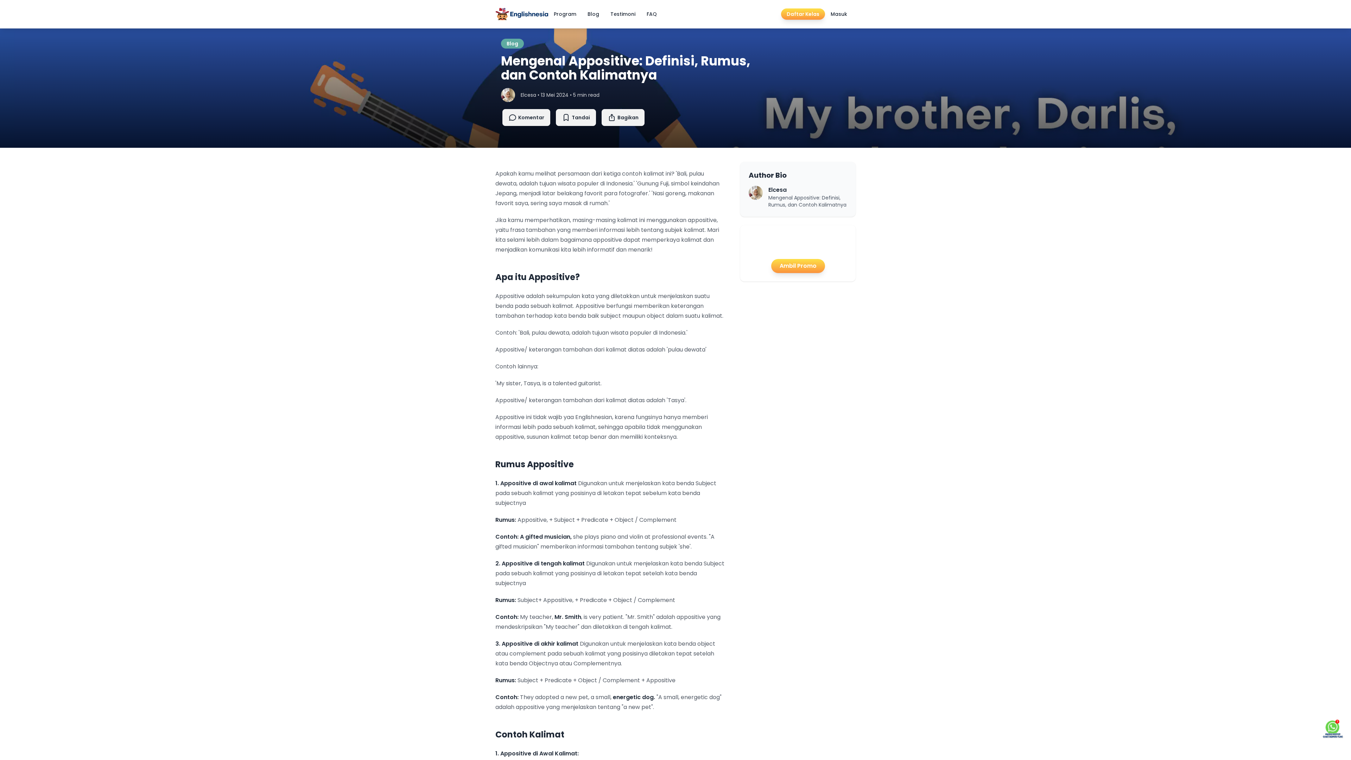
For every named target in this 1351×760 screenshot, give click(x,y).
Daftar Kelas (803, 14)
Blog (593, 14)
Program (565, 14)
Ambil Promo (798, 266)
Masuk (839, 14)
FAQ (652, 14)
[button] (623, 117)
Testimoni (622, 14)
